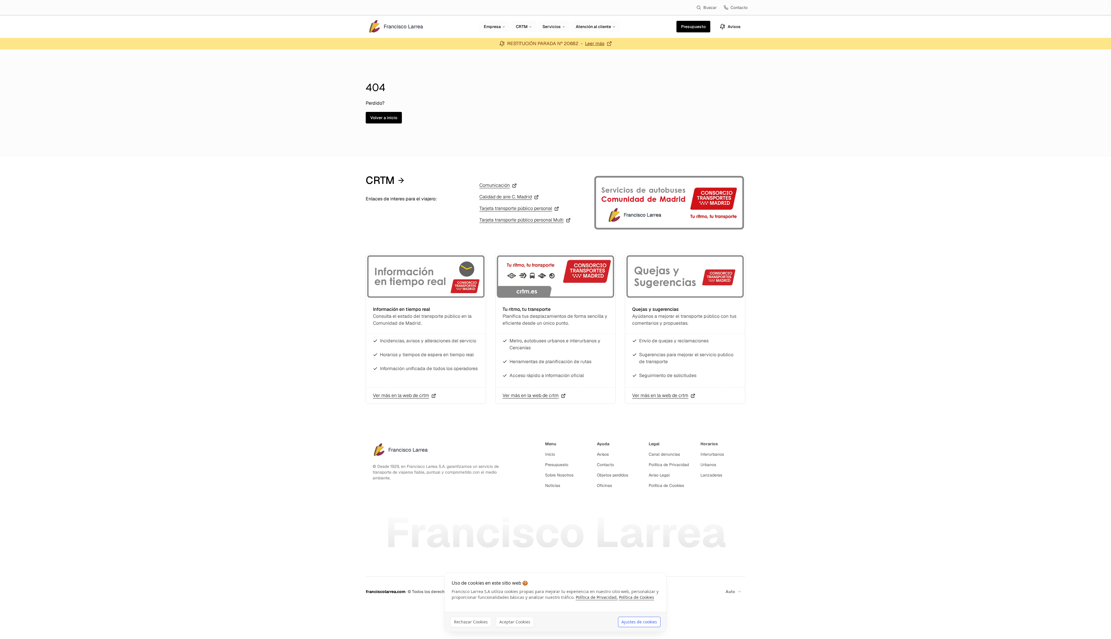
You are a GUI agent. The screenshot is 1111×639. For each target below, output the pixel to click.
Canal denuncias (664, 454)
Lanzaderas (711, 475)
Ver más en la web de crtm (401, 395)
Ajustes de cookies (639, 622)
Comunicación (494, 185)
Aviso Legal (659, 475)
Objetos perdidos (612, 475)
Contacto (739, 7)
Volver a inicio (383, 117)
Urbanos (708, 464)
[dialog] (555, 602)
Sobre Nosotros (559, 475)
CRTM (521, 26)
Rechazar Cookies (471, 622)
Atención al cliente (593, 26)
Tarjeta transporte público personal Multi (521, 220)
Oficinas (604, 485)
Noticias (552, 485)
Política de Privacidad (669, 464)
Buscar (710, 7)
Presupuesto (556, 464)
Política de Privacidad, (597, 597)
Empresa (492, 26)
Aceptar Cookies (514, 622)
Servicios (551, 26)
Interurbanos (712, 454)
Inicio (550, 454)
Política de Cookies (666, 485)
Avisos (603, 454)
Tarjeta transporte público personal (515, 208)
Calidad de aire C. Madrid (505, 197)
